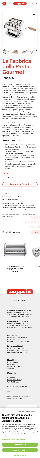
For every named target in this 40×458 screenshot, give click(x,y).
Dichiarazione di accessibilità (18, 386)
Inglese (16, 300)
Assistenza (11, 368)
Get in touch (10, 216)
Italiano (23, 300)
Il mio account (12, 362)
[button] (4, 4)
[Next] (35, 52)
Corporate (11, 378)
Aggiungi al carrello (20, 184)
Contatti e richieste (14, 366)
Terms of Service (15, 398)
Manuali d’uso (12, 373)
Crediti (8, 391)
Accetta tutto (20, 445)
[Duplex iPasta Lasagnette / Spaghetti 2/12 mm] (15, 250)
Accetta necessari (20, 450)
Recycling (11, 364)
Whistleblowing (13, 382)
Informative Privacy (14, 380)
